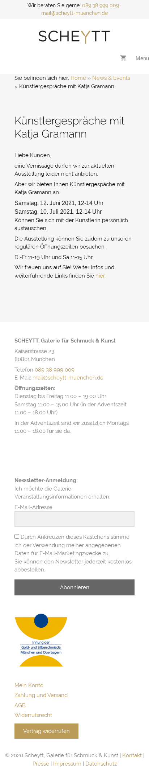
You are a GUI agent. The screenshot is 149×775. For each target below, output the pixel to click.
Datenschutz (101, 763)
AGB (20, 705)
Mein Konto (28, 685)
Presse (41, 763)
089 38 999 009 (100, 5)
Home (78, 78)
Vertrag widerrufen (46, 731)
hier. (100, 275)
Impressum (67, 763)
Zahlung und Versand (41, 695)
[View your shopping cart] (123, 58)
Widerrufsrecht (33, 715)
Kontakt (132, 755)
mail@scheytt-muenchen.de (74, 13)
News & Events (111, 78)
